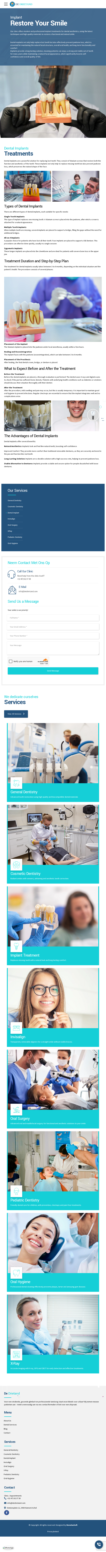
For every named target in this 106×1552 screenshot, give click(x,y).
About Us (7, 1420)
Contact (7, 1433)
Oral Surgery (12, 525)
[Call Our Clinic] (11, 574)
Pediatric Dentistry (15, 537)
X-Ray (10, 531)
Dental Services (10, 1424)
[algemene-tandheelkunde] (53, 753)
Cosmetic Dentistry (15, 506)
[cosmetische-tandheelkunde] (53, 835)
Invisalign (11, 519)
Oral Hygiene (13, 543)
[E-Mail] (12, 590)
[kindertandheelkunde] (53, 1161)
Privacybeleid (53, 1531)
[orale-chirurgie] (53, 1080)
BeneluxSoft (72, 1525)
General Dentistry (14, 500)
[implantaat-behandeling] (53, 916)
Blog (5, 1429)
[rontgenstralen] (53, 1325)
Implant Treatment (24, 955)
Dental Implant (13, 513)
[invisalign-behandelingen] (53, 998)
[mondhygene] (53, 1243)
